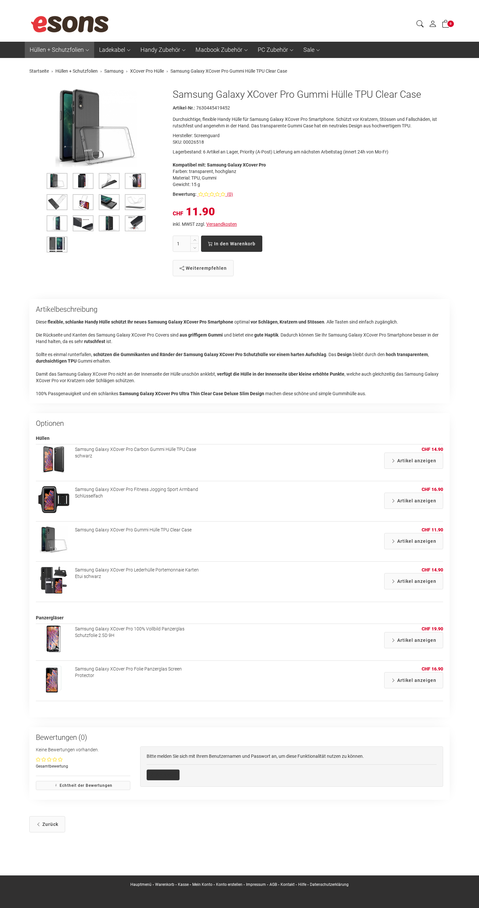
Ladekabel (112, 49)
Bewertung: (184, 194)
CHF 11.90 (432, 529)
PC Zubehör (273, 49)
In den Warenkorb (234, 243)
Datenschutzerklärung (329, 884)
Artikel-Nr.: (184, 107)
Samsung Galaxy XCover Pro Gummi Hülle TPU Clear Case (133, 529)
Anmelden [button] (165, 774)
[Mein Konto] (432, 25)
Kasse (183, 884)
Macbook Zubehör (219, 49)
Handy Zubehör (160, 49)
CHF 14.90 (432, 449)
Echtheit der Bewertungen (85, 785)
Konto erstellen (229, 884)
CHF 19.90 (432, 628)
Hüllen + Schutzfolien (57, 49)
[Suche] (420, 24)
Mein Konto (202, 884)
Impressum (256, 884)
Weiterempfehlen (205, 268)
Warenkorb (165, 884)
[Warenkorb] (446, 25)
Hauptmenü (141, 884)
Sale (308, 49)
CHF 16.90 (432, 489)
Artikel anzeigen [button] (416, 460)
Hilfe (302, 884)
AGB (273, 884)
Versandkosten (221, 224)
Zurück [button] (49, 824)
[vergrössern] (96, 128)
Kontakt (288, 884)
